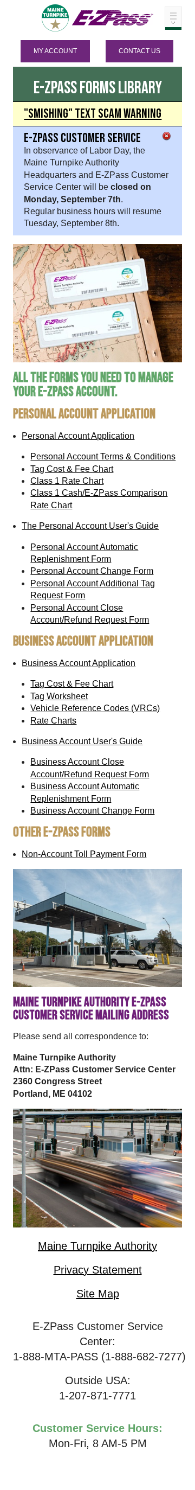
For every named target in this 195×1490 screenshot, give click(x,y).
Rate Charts (53, 720)
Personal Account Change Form (91, 570)
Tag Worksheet (59, 696)
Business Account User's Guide (82, 741)
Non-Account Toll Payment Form (84, 854)
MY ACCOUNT (55, 51)
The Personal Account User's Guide (90, 525)
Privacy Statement (98, 1270)
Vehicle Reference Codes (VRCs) (95, 708)
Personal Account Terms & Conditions (103, 456)
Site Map (97, 1294)
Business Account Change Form (92, 810)
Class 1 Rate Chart (66, 480)
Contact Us (139, 51)
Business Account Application (78, 663)
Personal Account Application (78, 435)
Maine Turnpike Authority (97, 1246)
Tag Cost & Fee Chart (71, 469)
